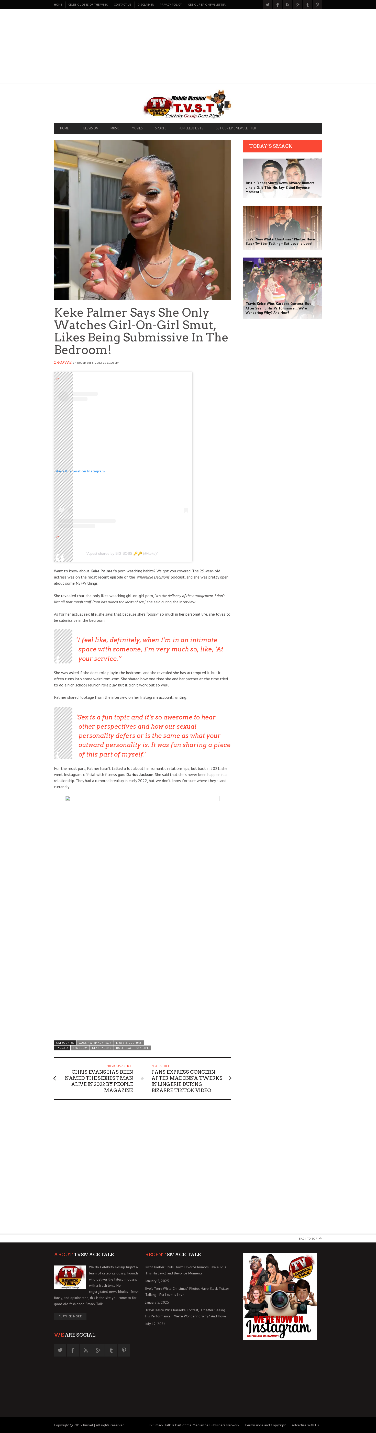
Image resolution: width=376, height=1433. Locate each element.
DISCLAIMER (146, 4)
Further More (70, 1316)
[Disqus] (142, 1169)
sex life (142, 1048)
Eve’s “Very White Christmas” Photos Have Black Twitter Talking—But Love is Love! (187, 1291)
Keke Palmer (102, 1048)
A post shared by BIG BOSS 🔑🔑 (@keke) (122, 553)
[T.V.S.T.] (188, 104)
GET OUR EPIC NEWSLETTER (207, 4)
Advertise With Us (305, 1425)
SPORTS (161, 128)
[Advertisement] (188, 47)
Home (58, 4)
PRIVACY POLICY (171, 4)
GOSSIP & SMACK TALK (95, 1043)
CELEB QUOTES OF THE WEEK (88, 4)
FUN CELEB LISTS (191, 128)
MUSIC (114, 128)
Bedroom (80, 1048)
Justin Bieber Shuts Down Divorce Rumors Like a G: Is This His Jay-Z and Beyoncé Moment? (185, 1270)
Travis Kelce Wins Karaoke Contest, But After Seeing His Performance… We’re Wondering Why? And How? (186, 1313)
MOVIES (137, 128)
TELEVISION (89, 128)
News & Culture (129, 1043)
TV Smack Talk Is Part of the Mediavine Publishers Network (193, 1425)
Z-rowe (63, 362)
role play (123, 1048)
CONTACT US (122, 4)
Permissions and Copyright (265, 1425)
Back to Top (308, 1238)
